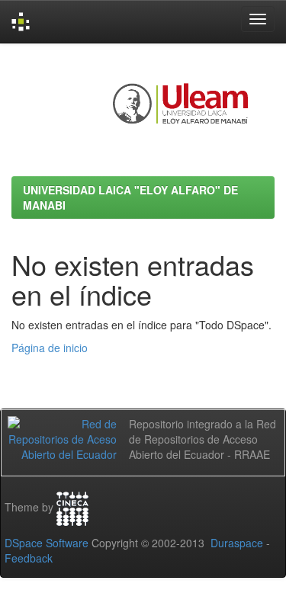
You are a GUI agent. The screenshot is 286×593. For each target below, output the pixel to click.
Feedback (29, 558)
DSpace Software (46, 542)
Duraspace (236, 542)
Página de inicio (49, 347)
